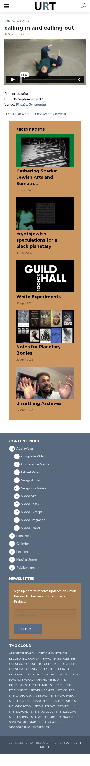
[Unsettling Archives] (45, 383)
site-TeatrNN (18, 717)
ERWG (47, 658)
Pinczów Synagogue (31, 104)
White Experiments (38, 296)
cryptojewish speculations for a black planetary (36, 240)
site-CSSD (56, 685)
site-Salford (18, 711)
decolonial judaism (24, 658)
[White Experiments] (45, 276)
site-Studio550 (42, 711)
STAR (32, 722)
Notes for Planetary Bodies (38, 350)
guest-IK (50, 664)
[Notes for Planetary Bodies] (45, 326)
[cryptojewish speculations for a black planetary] (45, 213)
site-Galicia (65, 690)
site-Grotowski (20, 695)
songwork (58, 114)
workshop (41, 727)
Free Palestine (65, 658)
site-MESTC (63, 701)
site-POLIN (65, 706)
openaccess (53, 674)
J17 (6, 114)
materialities (19, 674)
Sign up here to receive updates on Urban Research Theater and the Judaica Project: (45, 596)
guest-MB (67, 664)
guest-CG (16, 664)
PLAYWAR (71, 674)
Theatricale (48, 722)
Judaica (18, 114)
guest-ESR (33, 664)
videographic (19, 727)
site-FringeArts (42, 690)
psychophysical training (28, 679)
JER (52, 669)
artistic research (22, 653)
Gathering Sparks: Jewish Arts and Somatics (37, 177)
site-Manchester (39, 701)
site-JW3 (42, 695)
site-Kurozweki (62, 695)
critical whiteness (53, 653)
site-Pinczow (37, 114)
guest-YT (32, 669)
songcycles (68, 717)
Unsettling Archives (38, 403)
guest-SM (16, 669)
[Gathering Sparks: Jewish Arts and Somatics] (45, 150)
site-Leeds (16, 701)
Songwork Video (17, 21)
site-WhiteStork (43, 717)
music (36, 674)
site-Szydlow (66, 711)
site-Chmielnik (36, 685)
